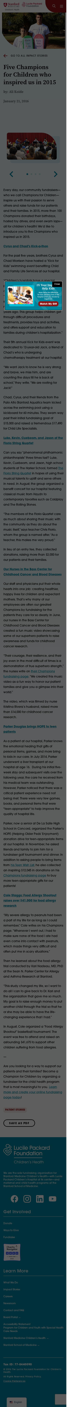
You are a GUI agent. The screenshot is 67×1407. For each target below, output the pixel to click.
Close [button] (57, 284)
